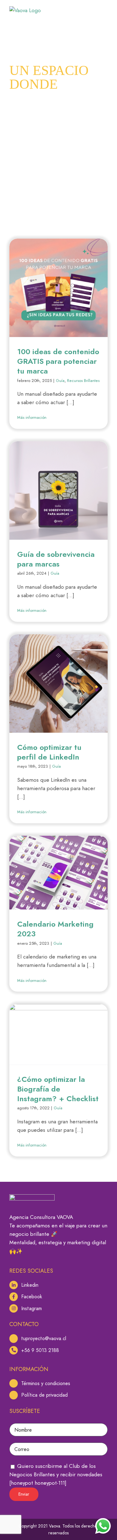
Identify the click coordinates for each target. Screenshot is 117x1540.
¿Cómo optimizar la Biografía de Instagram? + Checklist (58, 1089)
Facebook (31, 1296)
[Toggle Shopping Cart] (85, 10)
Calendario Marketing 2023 (55, 929)
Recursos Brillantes (83, 381)
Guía (60, 381)
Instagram (31, 1308)
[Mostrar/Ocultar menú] (103, 11)
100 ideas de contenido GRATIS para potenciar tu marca (58, 361)
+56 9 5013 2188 (40, 1350)
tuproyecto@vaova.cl (43, 1338)
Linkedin (29, 1285)
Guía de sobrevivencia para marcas (56, 559)
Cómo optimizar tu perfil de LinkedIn (49, 752)
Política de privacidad (44, 1395)
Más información (31, 417)
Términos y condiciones (45, 1383)
